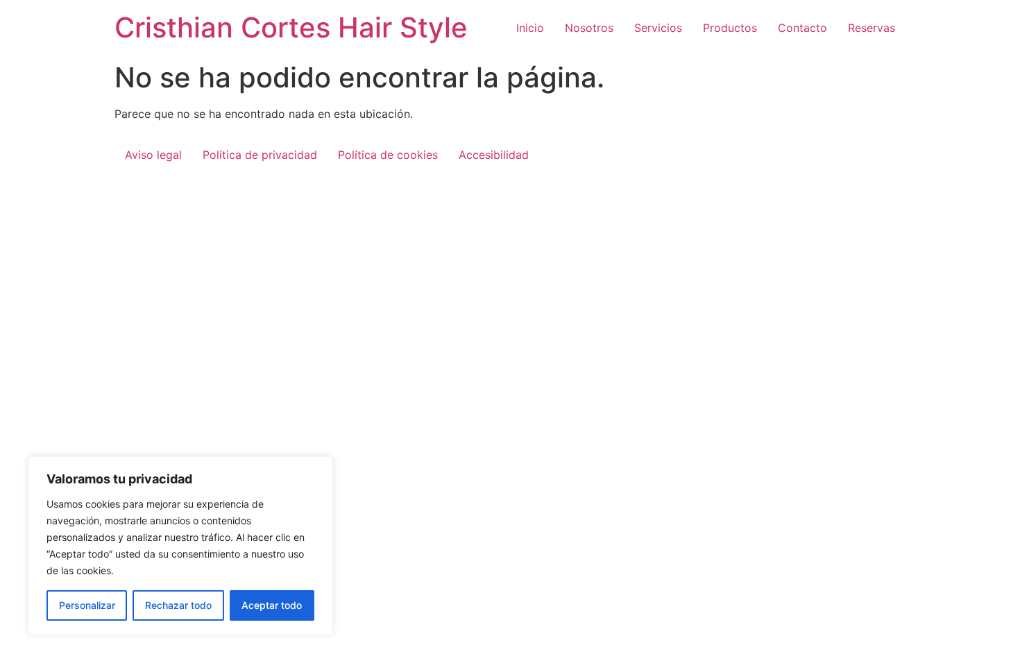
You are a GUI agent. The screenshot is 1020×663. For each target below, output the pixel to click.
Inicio (530, 28)
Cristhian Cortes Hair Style (291, 27)
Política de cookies (388, 155)
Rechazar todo (178, 605)
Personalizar (87, 605)
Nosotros (589, 28)
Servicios (658, 28)
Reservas (871, 28)
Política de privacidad (260, 155)
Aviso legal (153, 155)
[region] (180, 545)
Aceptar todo (271, 605)
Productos (730, 28)
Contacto (802, 28)
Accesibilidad (494, 155)
